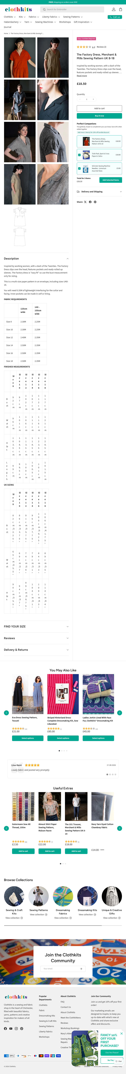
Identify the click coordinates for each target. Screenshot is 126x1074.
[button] (120, 9)
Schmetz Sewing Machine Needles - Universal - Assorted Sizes (101, 168)
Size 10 (20, 381)
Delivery (77, 1066)
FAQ (62, 1001)
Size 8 (13, 381)
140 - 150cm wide (38, 310)
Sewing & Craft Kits (14, 912)
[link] (63, 769)
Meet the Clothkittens (71, 1017)
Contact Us (66, 1007)
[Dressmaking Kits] (87, 896)
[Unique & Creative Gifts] (112, 896)
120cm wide (24, 310)
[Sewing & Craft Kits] (14, 896)
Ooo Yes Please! (111, 1053)
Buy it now (99, 115)
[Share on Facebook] (90, 201)
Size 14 (33, 381)
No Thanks (112, 1060)
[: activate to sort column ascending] (11, 310)
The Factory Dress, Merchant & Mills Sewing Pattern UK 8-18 (27, 33)
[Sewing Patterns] (38, 896)
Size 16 (39, 381)
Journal (7, 26)
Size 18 (45, 381)
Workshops (65, 21)
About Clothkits (68, 1012)
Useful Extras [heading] (63, 788)
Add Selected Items (111, 180)
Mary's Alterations (69, 1033)
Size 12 (26, 381)
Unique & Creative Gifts (112, 912)
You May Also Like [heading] (63, 670)
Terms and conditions (101, 1066)
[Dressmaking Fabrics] (63, 896)
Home (6, 33)
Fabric (42, 1010)
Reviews (64, 1023)
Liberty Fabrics (45, 1031)
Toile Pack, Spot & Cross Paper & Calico (100, 154)
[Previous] (6, 712)
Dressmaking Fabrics (63, 912)
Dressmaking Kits (87, 910)
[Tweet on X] (85, 201)
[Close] (122, 1033)
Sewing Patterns (39, 910)
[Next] (119, 712)
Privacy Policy (117, 1066)
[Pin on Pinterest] (95, 201)
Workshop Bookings (70, 1028)
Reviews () (101, 46)
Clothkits (43, 1005)
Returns (87, 1066)
